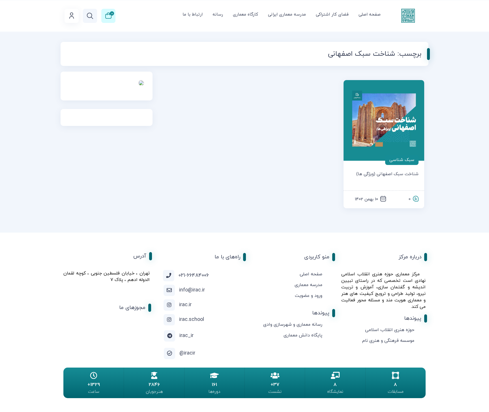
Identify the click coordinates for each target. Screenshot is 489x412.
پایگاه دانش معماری (303, 335)
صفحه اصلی (370, 15)
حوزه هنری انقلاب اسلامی (389, 330)
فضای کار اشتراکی (332, 15)
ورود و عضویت (308, 296)
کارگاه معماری (245, 15)
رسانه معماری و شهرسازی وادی (292, 324)
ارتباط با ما (193, 15)
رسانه (218, 15)
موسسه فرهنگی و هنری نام (388, 341)
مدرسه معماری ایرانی (287, 15)
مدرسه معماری (308, 285)
